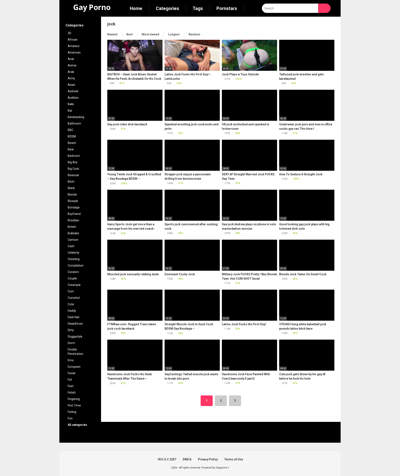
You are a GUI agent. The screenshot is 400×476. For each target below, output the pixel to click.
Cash (71, 246)
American (74, 52)
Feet (71, 386)
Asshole (73, 91)
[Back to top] (386, 463)
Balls (71, 104)
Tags (198, 8)
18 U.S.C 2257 (166, 459)
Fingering (74, 399)
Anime (72, 65)
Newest (112, 34)
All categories (78, 424)
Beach (72, 143)
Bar (70, 110)
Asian (71, 84)
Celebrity (73, 252)
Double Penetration (75, 351)
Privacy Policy (208, 459)
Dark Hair (74, 317)
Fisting (72, 412)
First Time (74, 405)
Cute (71, 304)
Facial (71, 373)
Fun (70, 418)
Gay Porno (91, 7)
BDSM (72, 136)
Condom (73, 272)
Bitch (71, 181)
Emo (71, 360)
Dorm (71, 343)
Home (136, 8)
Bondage (74, 207)
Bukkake (73, 233)
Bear (71, 149)
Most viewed (150, 34)
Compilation (76, 265)
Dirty (71, 330)
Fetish (72, 392)
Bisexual (73, 175)
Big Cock (73, 168)
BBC (70, 130)
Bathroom (74, 123)
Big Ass (73, 162)
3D (69, 33)
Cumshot (74, 297)
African (73, 39)
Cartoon (73, 239)
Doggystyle (75, 336)
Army (71, 78)
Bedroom (74, 155)
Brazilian (73, 220)
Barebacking (76, 117)
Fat (70, 379)
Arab (71, 72)
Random (194, 34)
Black (71, 188)
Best (129, 34)
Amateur (74, 46)
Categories (167, 8)
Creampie (74, 285)
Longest (174, 34)
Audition (73, 97)
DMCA (187, 459)
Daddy (72, 310)
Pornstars (226, 8)
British (72, 226)
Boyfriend (74, 214)
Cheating (74, 259)
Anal (71, 59)
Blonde (72, 194)
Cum (71, 291)
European (74, 366)
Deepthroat (75, 323)
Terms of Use (233, 459)
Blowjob (73, 201)
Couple (72, 278)
